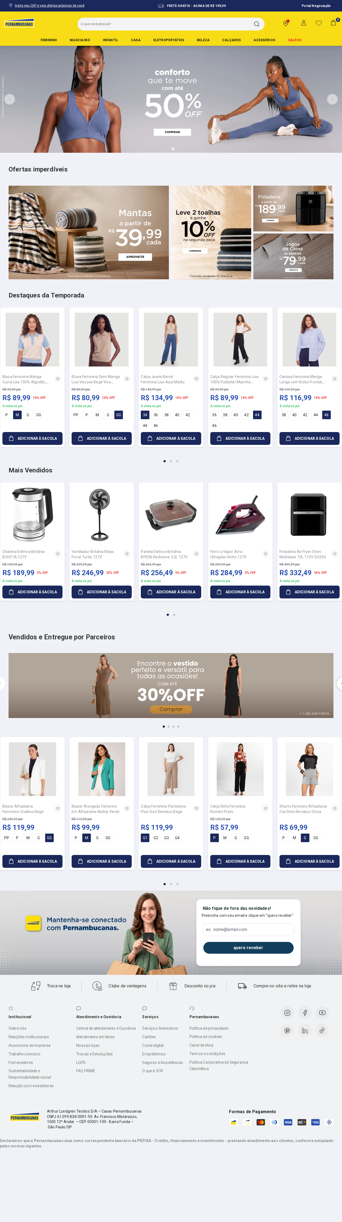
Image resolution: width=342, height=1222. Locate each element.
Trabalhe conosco (25, 1054)
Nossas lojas (87, 1045)
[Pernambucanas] (19, 22)
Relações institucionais (29, 1037)
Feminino (49, 40)
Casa (136, 40)
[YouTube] (322, 1012)
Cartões (149, 1037)
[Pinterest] (287, 1030)
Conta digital (153, 1045)
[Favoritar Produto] (58, 379)
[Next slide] (332, 99)
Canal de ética (201, 1045)
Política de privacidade (208, 1028)
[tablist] (171, 458)
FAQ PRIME (85, 1071)
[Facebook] (305, 1012)
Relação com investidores (31, 1086)
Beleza (203, 40)
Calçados (231, 40)
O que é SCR (152, 1071)
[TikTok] (322, 1030)
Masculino (80, 40)
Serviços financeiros (160, 1028)
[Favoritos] (319, 23)
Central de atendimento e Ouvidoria (106, 1028)
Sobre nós (17, 1028)
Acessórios (264, 40)
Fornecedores (21, 1062)
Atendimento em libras (95, 1037)
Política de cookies (205, 1036)
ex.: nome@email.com (226, 929)
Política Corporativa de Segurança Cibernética (218, 1065)
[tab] (158, 149)
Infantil (110, 40)
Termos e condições (207, 1054)
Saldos (294, 40)
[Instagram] (287, 1012)
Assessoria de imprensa (30, 1045)
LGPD (81, 1062)
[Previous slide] (9, 99)
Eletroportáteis (168, 40)
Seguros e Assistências (162, 1062)
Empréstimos (154, 1054)
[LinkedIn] (305, 1030)
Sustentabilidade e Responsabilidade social (30, 1074)
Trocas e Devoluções (94, 1054)
